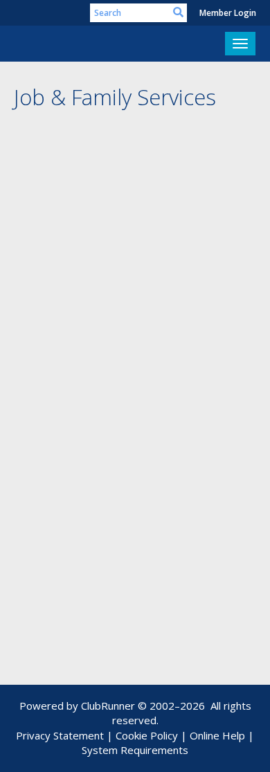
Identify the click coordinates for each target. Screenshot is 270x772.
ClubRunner (108, 705)
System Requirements (135, 750)
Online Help (217, 735)
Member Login (227, 13)
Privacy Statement (60, 735)
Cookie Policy (147, 735)
